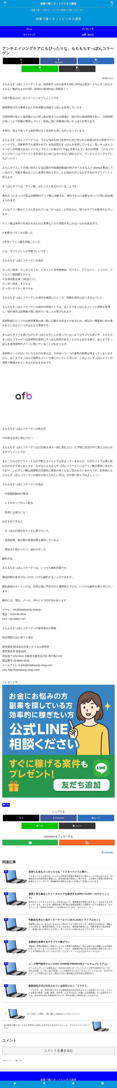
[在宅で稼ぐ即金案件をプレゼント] (58, 740)
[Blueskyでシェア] (71, 861)
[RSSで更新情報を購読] (87, 842)
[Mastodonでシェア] (45, 861)
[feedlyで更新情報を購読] (30, 842)
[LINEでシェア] (97, 869)
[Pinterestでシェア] (32, 877)
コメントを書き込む (58, 1050)
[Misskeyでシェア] (97, 861)
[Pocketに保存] (71, 869)
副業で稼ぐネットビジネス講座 (58, 3)
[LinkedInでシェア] (58, 877)
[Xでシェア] (19, 861)
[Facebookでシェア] (19, 869)
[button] (77, 69)
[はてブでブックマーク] (45, 869)
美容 (7, 805)
